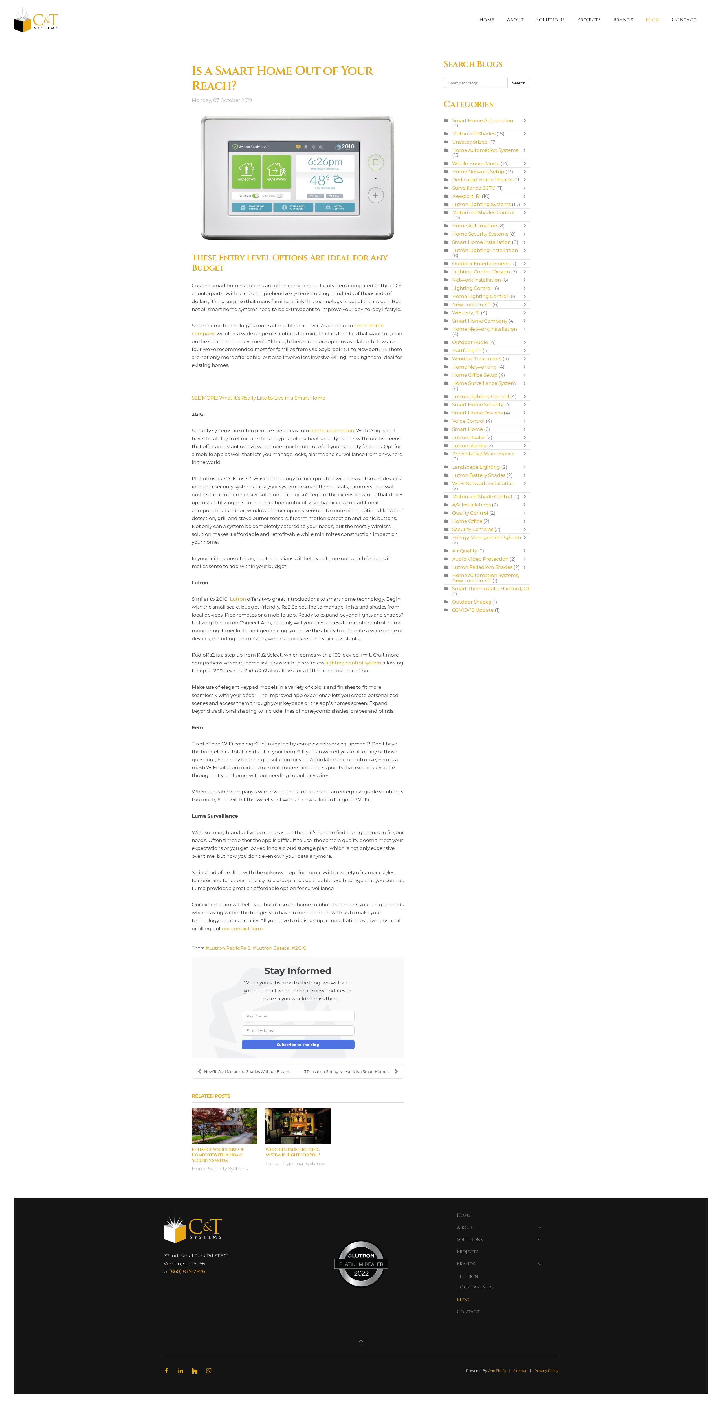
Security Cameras (472, 529)
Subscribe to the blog (298, 1044)
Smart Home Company (479, 321)
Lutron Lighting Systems (294, 1163)
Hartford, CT (466, 350)
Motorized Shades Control (483, 212)
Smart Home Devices (477, 413)
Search (518, 83)
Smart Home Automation (482, 120)
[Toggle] (526, 123)
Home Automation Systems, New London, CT (485, 578)
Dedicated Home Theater (482, 180)
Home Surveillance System (484, 383)
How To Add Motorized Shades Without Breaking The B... (251, 1071)
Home (486, 20)
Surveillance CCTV (473, 188)
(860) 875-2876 (187, 1271)
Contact (684, 20)
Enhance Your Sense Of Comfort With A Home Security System (218, 1154)
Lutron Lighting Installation (485, 250)
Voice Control (468, 421)
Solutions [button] (550, 20)
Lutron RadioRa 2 (229, 948)
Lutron (238, 599)
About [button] (515, 20)
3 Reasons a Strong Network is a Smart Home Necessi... (354, 1071)
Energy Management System (486, 537)
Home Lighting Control (480, 296)
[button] (361, 1342)
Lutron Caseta (272, 948)
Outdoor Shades (471, 602)
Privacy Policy (546, 1370)
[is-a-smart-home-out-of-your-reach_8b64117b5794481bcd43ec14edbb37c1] (298, 178)
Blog (652, 20)
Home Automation (474, 226)
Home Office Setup (475, 375)
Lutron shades (469, 445)
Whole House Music (475, 163)
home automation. (332, 430)
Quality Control (470, 513)
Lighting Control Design (481, 272)
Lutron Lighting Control (480, 396)
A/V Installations (471, 505)
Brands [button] (623, 20)
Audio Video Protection (480, 559)
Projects (589, 20)
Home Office (467, 521)
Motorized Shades (473, 134)
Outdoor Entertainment (481, 263)
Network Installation (476, 280)
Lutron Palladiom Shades (482, 567)
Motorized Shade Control (482, 496)
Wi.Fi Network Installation (483, 483)
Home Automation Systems (485, 150)
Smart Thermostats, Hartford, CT (491, 588)
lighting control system (353, 663)
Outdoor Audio (470, 342)
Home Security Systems (220, 1169)
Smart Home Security (477, 404)
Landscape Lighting (476, 467)
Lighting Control (472, 288)
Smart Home (467, 429)
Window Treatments (476, 358)
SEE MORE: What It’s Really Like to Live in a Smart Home (258, 398)
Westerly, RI (466, 312)
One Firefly (497, 1370)
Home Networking (474, 367)
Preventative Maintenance (483, 454)
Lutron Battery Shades (478, 475)
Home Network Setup (478, 171)
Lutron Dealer (468, 437)
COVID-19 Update (473, 610)
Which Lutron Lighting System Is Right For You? (292, 1152)
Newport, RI (466, 196)
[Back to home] (36, 20)
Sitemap (520, 1370)
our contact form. (243, 928)
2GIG (301, 948)
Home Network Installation (484, 329)
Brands (466, 1264)
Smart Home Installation (481, 242)
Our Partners (477, 1287)
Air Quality (464, 551)
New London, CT (471, 304)
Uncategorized (470, 142)
